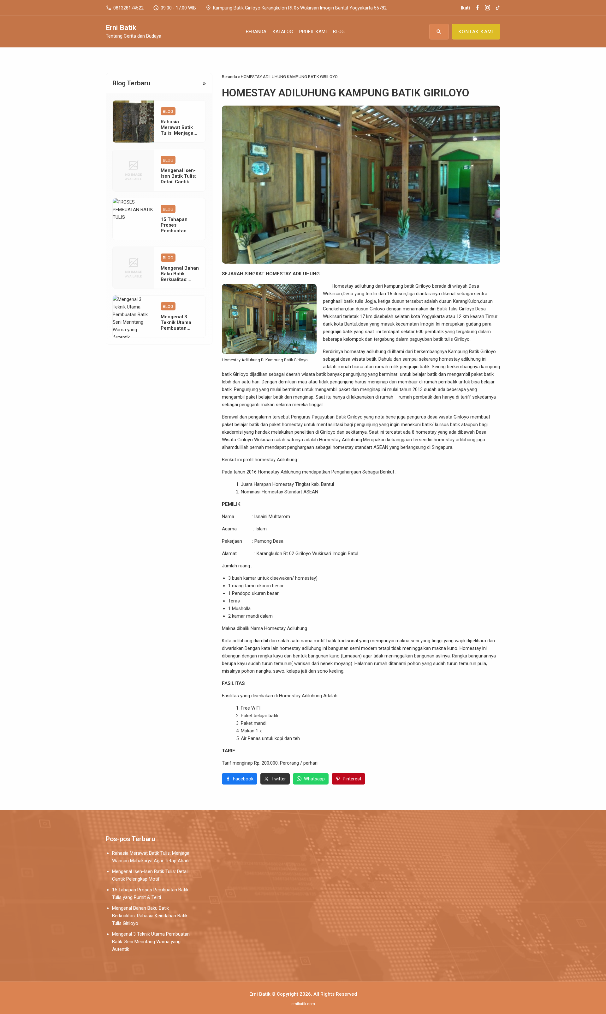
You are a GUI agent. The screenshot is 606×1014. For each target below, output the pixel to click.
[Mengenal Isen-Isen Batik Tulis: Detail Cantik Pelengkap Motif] (133, 170)
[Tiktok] (497, 8)
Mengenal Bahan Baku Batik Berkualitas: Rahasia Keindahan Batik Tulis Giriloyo (149, 915)
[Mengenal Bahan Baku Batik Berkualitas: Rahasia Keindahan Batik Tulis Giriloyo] (133, 268)
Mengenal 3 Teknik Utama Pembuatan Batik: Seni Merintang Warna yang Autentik (151, 941)
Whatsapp (314, 779)
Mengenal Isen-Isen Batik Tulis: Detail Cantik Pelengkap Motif (179, 179)
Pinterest (352, 779)
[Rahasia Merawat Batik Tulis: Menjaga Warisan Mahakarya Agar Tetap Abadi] (133, 121)
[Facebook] (477, 8)
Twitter (278, 779)
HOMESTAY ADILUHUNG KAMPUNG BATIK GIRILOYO (345, 93)
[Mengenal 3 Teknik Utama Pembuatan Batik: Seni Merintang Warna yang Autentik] (133, 316)
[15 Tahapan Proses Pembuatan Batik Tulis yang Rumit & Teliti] (133, 219)
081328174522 (125, 7)
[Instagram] (487, 8)
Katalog (283, 31)
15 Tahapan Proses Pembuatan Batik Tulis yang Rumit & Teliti (178, 231)
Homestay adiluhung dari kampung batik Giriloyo (377, 286)
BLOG (339, 31)
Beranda (256, 31)
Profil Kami (313, 31)
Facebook (243, 779)
